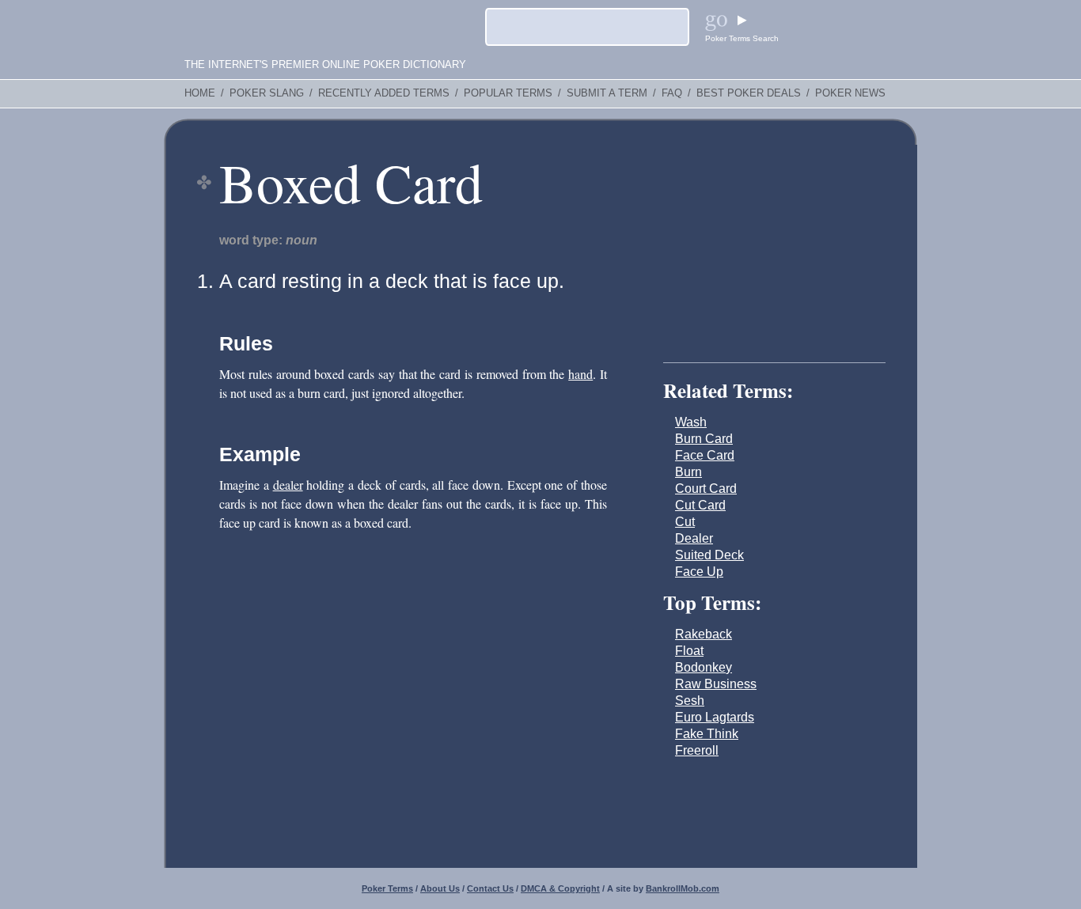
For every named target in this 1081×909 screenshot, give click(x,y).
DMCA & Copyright (560, 888)
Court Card (706, 488)
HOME (199, 93)
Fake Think (706, 733)
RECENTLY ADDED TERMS (383, 93)
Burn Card (704, 438)
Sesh (689, 700)
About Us (440, 888)
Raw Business (716, 684)
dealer (288, 484)
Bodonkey (703, 667)
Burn (688, 472)
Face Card (704, 455)
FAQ (672, 93)
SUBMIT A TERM (607, 93)
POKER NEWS (850, 93)
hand (580, 373)
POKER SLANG (266, 93)
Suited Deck (709, 555)
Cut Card (700, 505)
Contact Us (490, 888)
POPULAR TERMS (508, 93)
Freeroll (697, 750)
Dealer (694, 538)
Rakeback (703, 634)
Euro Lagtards (714, 717)
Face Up (699, 571)
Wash (691, 422)
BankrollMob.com (682, 888)
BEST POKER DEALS (748, 93)
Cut (685, 521)
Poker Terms (387, 888)
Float (689, 650)
